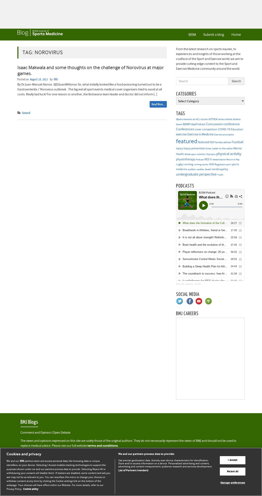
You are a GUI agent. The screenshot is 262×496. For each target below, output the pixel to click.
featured (186, 141)
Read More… (158, 104)
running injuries (201, 164)
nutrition (201, 154)
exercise (181, 134)
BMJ (56, 79)
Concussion (214, 124)
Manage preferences (232, 482)
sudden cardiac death (199, 169)
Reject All (232, 471)
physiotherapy (185, 159)
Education (237, 129)
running (188, 164)
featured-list (206, 142)
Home (236, 35)
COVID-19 (224, 129)
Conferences (185, 129)
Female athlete (223, 142)
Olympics (211, 154)
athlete (228, 119)
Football (237, 142)
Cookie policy (30, 489)
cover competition (206, 129)
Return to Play (232, 159)
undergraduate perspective (196, 174)
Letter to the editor (222, 148)
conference (231, 124)
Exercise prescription (224, 134)
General (26, 113)
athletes (237, 119)
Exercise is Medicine (200, 134)
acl (194, 119)
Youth (220, 174)
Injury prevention (194, 148)
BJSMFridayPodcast (194, 124)
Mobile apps (190, 154)
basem (179, 124)
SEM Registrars (217, 164)
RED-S (208, 159)
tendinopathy (220, 169)
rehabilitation (219, 159)
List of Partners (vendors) (133, 470)
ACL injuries (202, 119)
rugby (179, 164)
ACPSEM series (216, 119)
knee (208, 148)
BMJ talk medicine (184, 284)
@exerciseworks (184, 119)
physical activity (228, 154)
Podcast (200, 159)
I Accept (232, 460)
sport (228, 164)
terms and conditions (102, 446)
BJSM (192, 35)
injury (179, 148)
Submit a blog (213, 35)
